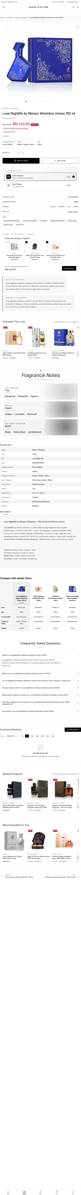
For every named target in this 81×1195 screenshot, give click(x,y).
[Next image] (77, 60)
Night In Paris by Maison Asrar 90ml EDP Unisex (35, 256)
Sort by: (2, 736)
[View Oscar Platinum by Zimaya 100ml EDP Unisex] (14, 246)
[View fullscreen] (77, 27)
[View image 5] (45, 101)
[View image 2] (30, 101)
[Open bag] (73, 7)
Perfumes (9, 17)
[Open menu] (3, 7)
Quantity (6, 152)
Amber (76, 202)
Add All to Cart (69, 268)
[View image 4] (40, 101)
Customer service (12, 2)
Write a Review (74, 730)
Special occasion (73, 212)
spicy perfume (20, 224)
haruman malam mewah (29, 221)
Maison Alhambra (21, 17)
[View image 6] (50, 101)
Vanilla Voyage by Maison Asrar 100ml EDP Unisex (55, 256)
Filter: (22, 736)
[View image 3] (35, 101)
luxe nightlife (43, 221)
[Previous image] (4, 60)
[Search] (78, 7)
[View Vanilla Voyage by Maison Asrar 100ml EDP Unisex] (55, 246)
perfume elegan (72, 221)
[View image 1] (26, 101)
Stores (4, 2)
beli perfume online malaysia (12, 221)
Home (2, 17)
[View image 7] (55, 101)
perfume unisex (8, 224)
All (27, 736)
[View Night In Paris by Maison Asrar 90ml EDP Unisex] (35, 246)
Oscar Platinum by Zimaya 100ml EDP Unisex (14, 256)
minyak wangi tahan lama (57, 221)
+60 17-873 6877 (58, 2)
